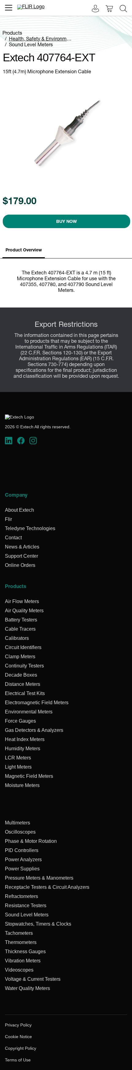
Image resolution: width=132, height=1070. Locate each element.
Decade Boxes (21, 675)
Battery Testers (21, 619)
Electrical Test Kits (25, 693)
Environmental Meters (28, 711)
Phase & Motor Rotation (31, 841)
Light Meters (18, 767)
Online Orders (20, 565)
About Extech (19, 510)
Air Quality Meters (24, 610)
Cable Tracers (20, 629)
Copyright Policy (20, 1048)
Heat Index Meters (25, 739)
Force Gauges (20, 721)
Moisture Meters (22, 785)
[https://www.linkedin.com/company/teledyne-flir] (8, 441)
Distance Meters (22, 684)
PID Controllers (21, 850)
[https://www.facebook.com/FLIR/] (21, 441)
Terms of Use (18, 1059)
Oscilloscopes (20, 832)
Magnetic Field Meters (29, 776)
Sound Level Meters (31, 45)
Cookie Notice (18, 1036)
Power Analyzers (23, 859)
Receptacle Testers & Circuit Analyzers (47, 887)
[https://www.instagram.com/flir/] (33, 441)
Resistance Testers (25, 905)
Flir (8, 519)
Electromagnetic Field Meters (36, 702)
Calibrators (17, 638)
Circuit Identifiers (23, 647)
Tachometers (19, 933)
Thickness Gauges (25, 951)
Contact (13, 537)
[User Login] (92, 9)
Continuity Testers (24, 665)
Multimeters (17, 822)
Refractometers (21, 896)
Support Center (21, 556)
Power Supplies (22, 868)
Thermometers (21, 942)
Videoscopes (19, 970)
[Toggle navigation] (8, 7)
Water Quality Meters (27, 988)
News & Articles (22, 546)
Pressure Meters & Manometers (39, 878)
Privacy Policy (18, 1024)
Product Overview (24, 250)
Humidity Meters (22, 748)
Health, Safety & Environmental (43, 39)
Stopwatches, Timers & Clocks (38, 924)
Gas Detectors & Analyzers (34, 730)
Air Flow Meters (22, 601)
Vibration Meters (23, 960)
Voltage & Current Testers (32, 979)
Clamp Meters (20, 656)
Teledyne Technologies (30, 528)
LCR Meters (18, 757)
